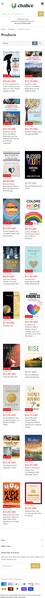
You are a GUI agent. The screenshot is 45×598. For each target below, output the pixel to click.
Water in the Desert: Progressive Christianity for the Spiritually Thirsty (32, 471)
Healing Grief (8, 326)
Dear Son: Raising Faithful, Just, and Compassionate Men (11, 281)
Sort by (5, 43)
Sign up (35, 566)
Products (11, 29)
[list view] (40, 43)
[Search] (41, 13)
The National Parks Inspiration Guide (10, 466)
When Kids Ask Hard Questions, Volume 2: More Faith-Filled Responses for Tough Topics (11, 519)
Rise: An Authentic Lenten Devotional (32, 376)
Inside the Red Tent (10, 377)
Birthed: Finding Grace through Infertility (33, 133)
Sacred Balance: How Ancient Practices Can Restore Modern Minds (11, 421)
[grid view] (35, 43)
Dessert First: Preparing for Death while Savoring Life (32, 281)
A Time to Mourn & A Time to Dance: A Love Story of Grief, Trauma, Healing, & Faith (11, 87)
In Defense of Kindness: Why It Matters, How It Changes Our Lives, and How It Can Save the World (33, 330)
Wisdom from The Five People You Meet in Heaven (33, 513)
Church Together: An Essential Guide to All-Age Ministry (11, 233)
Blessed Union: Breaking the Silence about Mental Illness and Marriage (10, 187)
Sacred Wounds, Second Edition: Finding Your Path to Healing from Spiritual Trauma (33, 422)
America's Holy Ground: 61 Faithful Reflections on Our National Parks (32, 87)
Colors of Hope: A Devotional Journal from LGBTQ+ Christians (32, 235)
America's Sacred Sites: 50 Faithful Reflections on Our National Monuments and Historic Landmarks (11, 137)
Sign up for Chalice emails (22, 23)
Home (3, 29)
